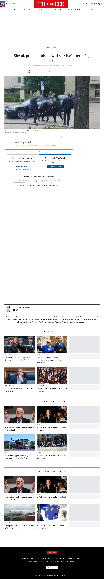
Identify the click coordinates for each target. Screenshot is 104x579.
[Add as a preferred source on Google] (52, 567)
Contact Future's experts (37, 558)
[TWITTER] (14, 310)
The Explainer (17, 9)
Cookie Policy (77, 558)
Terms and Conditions (54, 558)
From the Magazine (60, 9)
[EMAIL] (17, 310)
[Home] (10, 10)
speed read (52, 51)
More (69, 9)
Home (48, 47)
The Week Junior (79, 9)
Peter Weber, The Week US (57, 71)
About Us (25, 558)
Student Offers (90, 9)
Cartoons (50, 9)
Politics (54, 47)
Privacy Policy (67, 558)
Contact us (54, 185)
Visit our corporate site (72, 574)
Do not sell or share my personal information (60, 561)
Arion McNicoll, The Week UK (41, 71)
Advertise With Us (34, 561)
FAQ (42, 561)
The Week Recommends (30, 9)
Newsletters (41, 9)
